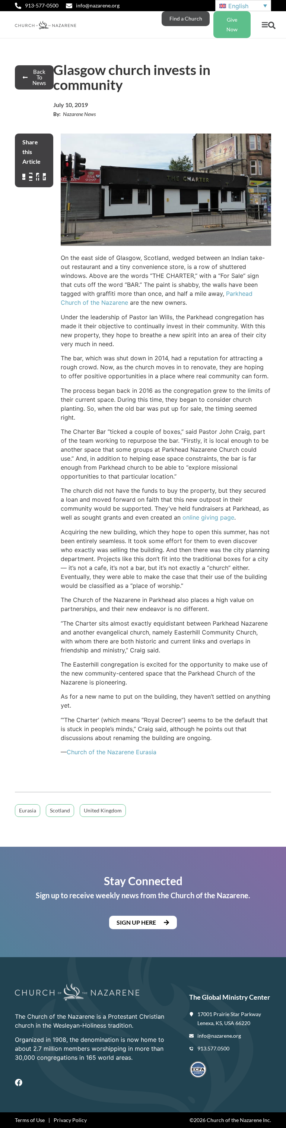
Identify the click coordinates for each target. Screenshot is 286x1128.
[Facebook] (18, 1082)
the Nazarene (115, 752)
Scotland (60, 810)
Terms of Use (30, 1120)
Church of (81, 752)
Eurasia (145, 752)
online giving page (208, 517)
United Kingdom (103, 810)
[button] (264, 24)
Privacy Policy (70, 1120)
